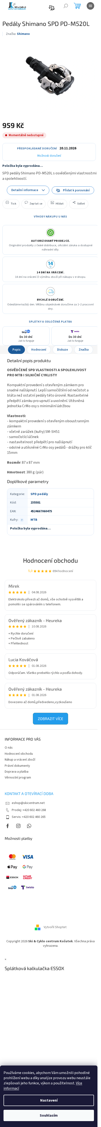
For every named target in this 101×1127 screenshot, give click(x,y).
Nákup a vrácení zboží (20, 759)
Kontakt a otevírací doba (29, 793)
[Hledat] (65, 6)
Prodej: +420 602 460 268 (29, 810)
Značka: (18, 34)
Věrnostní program (18, 777)
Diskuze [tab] (62, 350)
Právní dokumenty (17, 765)
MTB (34, 519)
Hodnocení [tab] (38, 350)
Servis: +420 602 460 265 (29, 817)
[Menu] (90, 6)
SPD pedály (39, 494)
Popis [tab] (16, 350)
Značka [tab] (84, 350)
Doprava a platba (16, 771)
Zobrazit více (50, 718)
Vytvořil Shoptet (55, 927)
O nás (9, 747)
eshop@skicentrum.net (28, 803)
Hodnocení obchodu (50, 560)
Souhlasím (49, 1115)
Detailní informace (24, 190)
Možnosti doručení (49, 156)
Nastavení (49, 1100)
